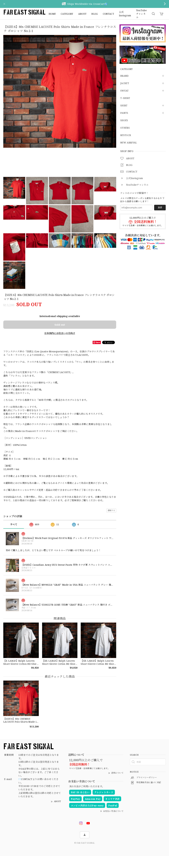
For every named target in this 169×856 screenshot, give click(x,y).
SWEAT (124, 90)
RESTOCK (125, 135)
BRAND (124, 76)
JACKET (124, 83)
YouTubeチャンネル (141, 14)
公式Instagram (125, 13)
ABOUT (82, 13)
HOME (52, 13)
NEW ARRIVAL (128, 142)
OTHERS (125, 127)
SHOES (124, 120)
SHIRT (124, 105)
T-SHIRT (125, 98)
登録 (160, 207)
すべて (13, 524)
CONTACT (108, 13)
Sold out (59, 324)
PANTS (124, 113)
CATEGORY (67, 13)
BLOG (94, 13)
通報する (111, 510)
